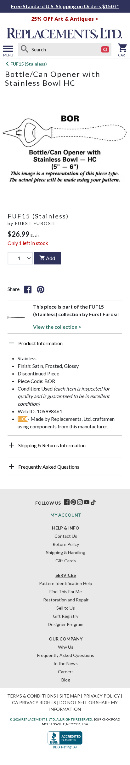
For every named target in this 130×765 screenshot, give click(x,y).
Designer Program (65, 624)
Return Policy (66, 544)
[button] (65, 345)
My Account (65, 515)
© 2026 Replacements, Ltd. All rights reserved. (51, 719)
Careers (66, 671)
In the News (66, 663)
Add (50, 258)
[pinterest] (73, 502)
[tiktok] (93, 502)
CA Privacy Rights (34, 702)
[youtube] (86, 502)
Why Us (65, 647)
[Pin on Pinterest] (40, 289)
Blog (65, 679)
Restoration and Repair (65, 599)
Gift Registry (65, 616)
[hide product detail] (12, 343)
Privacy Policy (101, 695)
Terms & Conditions (31, 695)
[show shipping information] (12, 445)
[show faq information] (12, 466)
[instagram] (80, 502)
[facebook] (67, 502)
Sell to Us (65, 608)
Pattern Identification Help (65, 583)
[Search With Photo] (105, 49)
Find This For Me (65, 591)
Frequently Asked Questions (65, 655)
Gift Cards (65, 560)
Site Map (69, 695)
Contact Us (65, 536)
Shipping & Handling (65, 552)
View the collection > (57, 327)
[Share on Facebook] (27, 289)
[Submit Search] (24, 49)
